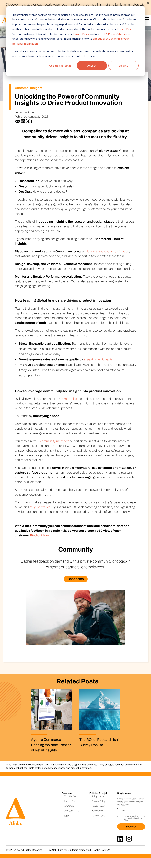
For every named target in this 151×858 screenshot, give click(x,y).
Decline (123, 65)
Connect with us (71, 810)
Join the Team (70, 801)
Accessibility (97, 810)
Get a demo (75, 579)
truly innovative (40, 507)
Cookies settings (60, 65)
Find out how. (40, 535)
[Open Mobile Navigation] (146, 20)
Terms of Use (98, 815)
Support (67, 815)
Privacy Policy (125, 29)
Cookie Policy (98, 806)
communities (69, 398)
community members (55, 441)
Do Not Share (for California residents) (69, 850)
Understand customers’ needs (108, 251)
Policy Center (98, 796)
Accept (91, 65)
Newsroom (69, 806)
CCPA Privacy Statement (115, 34)
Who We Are (70, 796)
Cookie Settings (101, 850)
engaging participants (98, 359)
